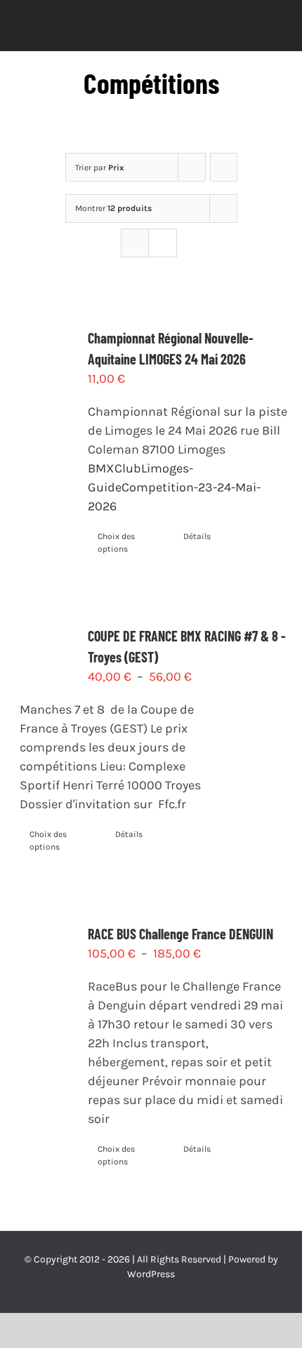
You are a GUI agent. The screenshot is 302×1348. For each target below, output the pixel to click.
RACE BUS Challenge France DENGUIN (180, 933)
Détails (197, 536)
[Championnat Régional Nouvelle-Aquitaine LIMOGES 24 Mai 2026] (45, 371)
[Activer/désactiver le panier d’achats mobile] (250, 29)
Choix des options (116, 542)
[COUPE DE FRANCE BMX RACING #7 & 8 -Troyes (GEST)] (45, 647)
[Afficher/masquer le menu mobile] (275, 29)
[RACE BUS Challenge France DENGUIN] (45, 967)
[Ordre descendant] (223, 167)
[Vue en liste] (162, 243)
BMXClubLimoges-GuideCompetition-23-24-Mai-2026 (174, 487)
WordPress (151, 1274)
